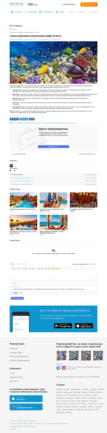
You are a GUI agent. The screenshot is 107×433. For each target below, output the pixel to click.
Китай (63, 401)
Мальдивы (93, 401)
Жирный (13, 268)
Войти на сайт (92, 264)
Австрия (66, 389)
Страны (62, 11)
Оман (84, 404)
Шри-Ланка (60, 412)
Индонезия (60, 398)
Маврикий (85, 401)
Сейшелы (59, 407)
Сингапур (74, 407)
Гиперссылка (22, 268)
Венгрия (92, 392)
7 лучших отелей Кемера (19, 154)
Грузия (64, 395)
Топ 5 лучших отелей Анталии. (86, 154)
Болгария (76, 392)
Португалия (92, 404)
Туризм (12, 39)
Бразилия (84, 392)
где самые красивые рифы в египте (56, 123)
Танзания (98, 407)
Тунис (58, 409)
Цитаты (39, 268)
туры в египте (72, 123)
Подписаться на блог (53, 146)
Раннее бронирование (19, 356)
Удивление (51, 268)
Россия (100, 404)
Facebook (15, 119)
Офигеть (53, 268)
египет (16, 123)
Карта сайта (13, 429)
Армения (100, 389)
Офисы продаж (93, 11)
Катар (99, 398)
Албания (85, 389)
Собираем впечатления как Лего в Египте (23, 209)
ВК (32, 119)
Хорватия (79, 409)
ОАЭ (79, 404)
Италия (84, 398)
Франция (71, 409)
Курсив (16, 268)
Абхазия (59, 389)
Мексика (73, 404)
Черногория (88, 409)
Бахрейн (59, 392)
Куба (78, 401)
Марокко (66, 404)
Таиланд (91, 407)
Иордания (69, 398)
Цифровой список (32, 268)
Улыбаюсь (48, 268)
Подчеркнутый (18, 268)
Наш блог (14, 348)
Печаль (56, 268)
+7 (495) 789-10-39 (68, 4)
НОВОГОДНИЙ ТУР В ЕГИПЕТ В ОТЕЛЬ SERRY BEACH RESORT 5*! (52, 232)
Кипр (58, 401)
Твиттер (24, 119)
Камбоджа (92, 398)
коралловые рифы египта (36, 123)
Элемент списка (34, 268)
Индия (94, 395)
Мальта (59, 404)
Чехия (96, 409)
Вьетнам (99, 392)
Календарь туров (48, 11)
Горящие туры (33, 11)
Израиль (88, 395)
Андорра (92, 389)
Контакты (14, 381)
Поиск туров (18, 11)
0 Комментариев (55, 39)
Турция (64, 409)
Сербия (67, 407)
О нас (12, 373)
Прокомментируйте (17, 298)
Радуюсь (46, 268)
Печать (14, 29)
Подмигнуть (58, 268)
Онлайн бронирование (20, 360)
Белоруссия (68, 392)
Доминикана (73, 395)
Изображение (25, 268)
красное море (23, 123)
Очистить (41, 268)
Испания (77, 398)
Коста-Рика (71, 401)
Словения (82, 407)
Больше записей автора (90, 174)
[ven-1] (53, 62)
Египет (81, 395)
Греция (58, 395)
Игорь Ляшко (19, 39)
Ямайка (68, 412)
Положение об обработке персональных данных (22, 426)
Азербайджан (76, 389)
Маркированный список (29, 268)
